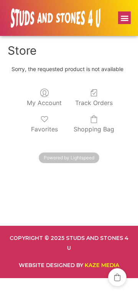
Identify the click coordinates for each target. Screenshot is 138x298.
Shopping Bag (94, 129)
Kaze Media (102, 265)
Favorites (44, 129)
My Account (44, 103)
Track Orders (94, 103)
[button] (124, 17)
